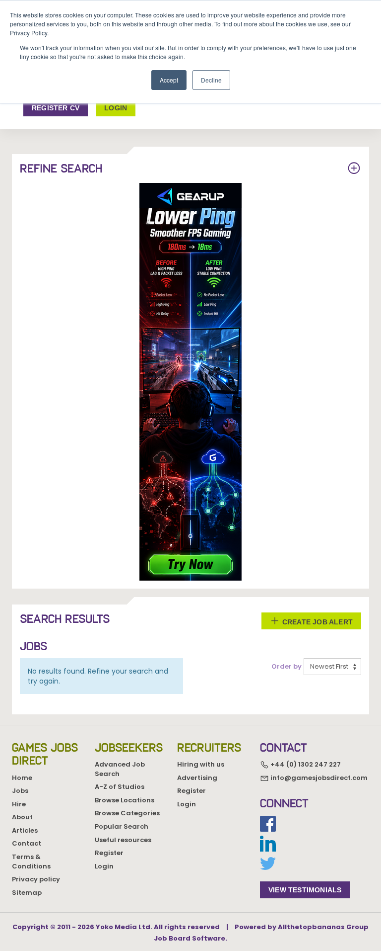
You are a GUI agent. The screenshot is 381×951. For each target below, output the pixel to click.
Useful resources (123, 840)
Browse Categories (127, 813)
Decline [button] (211, 80)
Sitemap (27, 892)
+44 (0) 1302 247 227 (305, 764)
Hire (19, 804)
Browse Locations (124, 800)
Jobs (20, 790)
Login (104, 866)
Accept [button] (169, 80)
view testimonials (304, 890)
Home (22, 777)
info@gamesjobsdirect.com (318, 777)
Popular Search (121, 826)
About (22, 817)
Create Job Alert (316, 622)
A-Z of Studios (119, 786)
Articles (25, 830)
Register (109, 853)
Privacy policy (36, 879)
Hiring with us (200, 764)
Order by (286, 666)
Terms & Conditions (31, 861)
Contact (26, 843)
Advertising (197, 777)
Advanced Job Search (120, 769)
